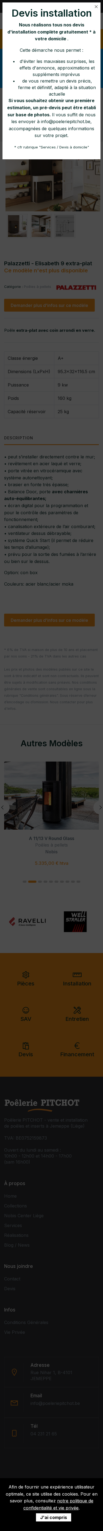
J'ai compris (53, 1517)
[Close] (96, 7)
